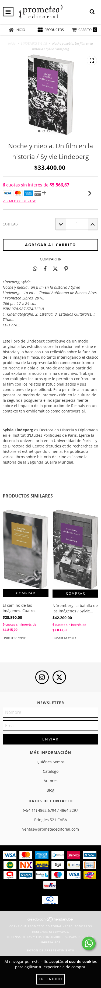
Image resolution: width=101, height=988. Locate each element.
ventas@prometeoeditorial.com (50, 829)
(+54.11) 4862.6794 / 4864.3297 (50, 810)
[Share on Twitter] (55, 268)
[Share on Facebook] (45, 268)
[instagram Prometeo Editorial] (42, 677)
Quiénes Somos (51, 761)
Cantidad (10, 224)
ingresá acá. (51, 942)
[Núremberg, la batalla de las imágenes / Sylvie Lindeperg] (75, 550)
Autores (51, 780)
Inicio (12, 43)
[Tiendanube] (50, 921)
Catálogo (50, 771)
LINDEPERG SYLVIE (34, 43)
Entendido (50, 979)
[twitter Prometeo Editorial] (59, 677)
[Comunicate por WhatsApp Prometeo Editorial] (89, 943)
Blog (50, 790)
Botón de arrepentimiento (50, 950)
